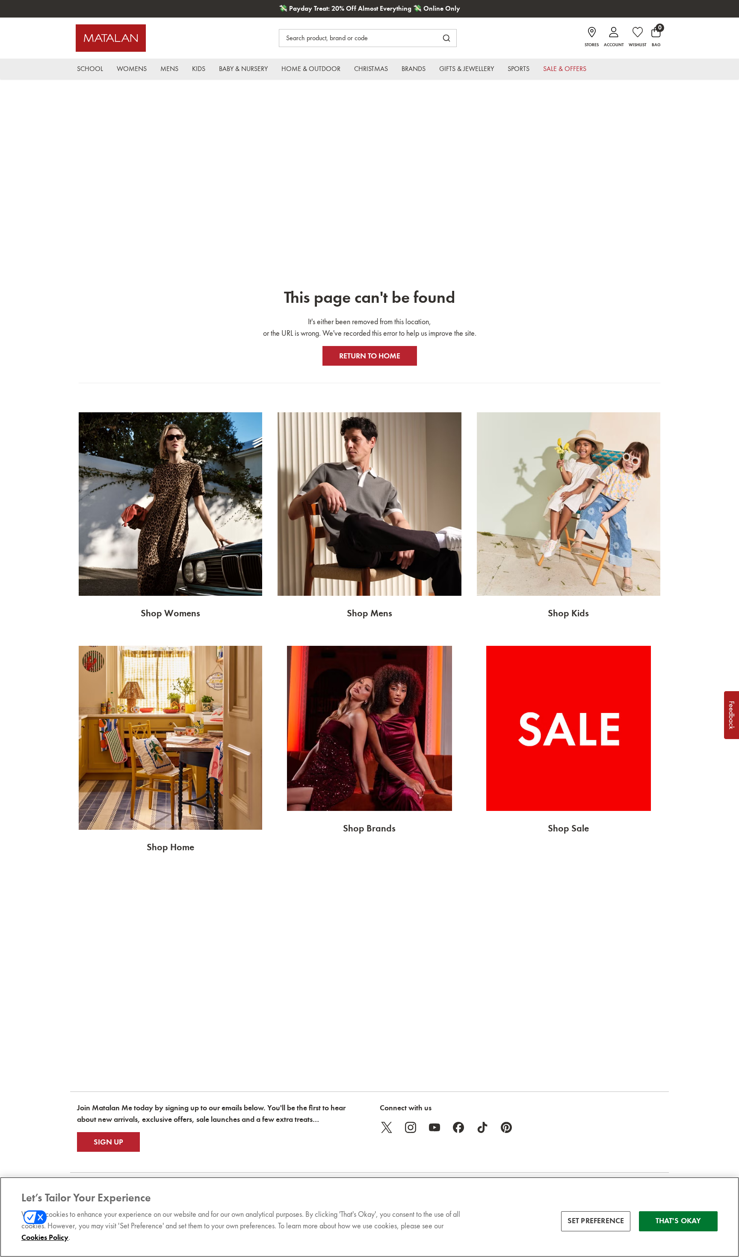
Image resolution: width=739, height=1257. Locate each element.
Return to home (369, 356)
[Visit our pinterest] (506, 1127)
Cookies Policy (44, 1237)
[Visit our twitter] (386, 1127)
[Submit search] (446, 38)
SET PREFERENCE (596, 1221)
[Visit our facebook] (458, 1127)
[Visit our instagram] (410, 1127)
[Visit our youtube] (434, 1127)
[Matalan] (110, 38)
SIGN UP (108, 1142)
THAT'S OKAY (678, 1221)
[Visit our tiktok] (482, 1127)
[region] (369, 1217)
